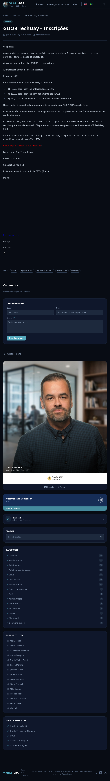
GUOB (12, 735)
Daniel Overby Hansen (20, 650)
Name (9, 308)
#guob (13, 271)
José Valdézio (16, 674)
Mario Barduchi (17, 684)
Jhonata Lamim (16, 669)
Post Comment (16, 338)
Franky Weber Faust (19, 660)
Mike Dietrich (16, 689)
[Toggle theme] (104, 4)
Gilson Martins (16, 665)
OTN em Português (18, 745)
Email (59, 308)
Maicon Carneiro (17, 679)
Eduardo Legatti (17, 655)
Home (40, 4)
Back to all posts (13, 354)
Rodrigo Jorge (16, 693)
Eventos (16, 15)
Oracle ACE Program (19, 740)
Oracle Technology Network (22, 731)
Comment (11, 318)
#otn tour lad (62, 271)
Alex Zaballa (15, 641)
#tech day (75, 271)
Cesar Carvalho (17, 645)
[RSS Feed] (95, 772)
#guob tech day (26, 271)
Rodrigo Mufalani (18, 698)
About (75, 4)
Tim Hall (13, 708)
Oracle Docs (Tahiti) (18, 726)
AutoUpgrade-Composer (58, 4)
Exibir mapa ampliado (12, 235)
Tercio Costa (15, 703)
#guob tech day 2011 (45, 271)
